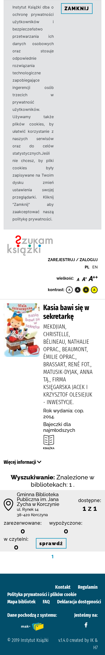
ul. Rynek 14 (28, 509)
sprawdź (51, 543)
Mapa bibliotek (21, 602)
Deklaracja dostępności (79, 602)
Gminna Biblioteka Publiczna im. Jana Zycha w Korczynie (38, 499)
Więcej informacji (20, 462)
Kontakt (63, 587)
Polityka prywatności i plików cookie (41, 594)
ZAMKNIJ (76, 8)
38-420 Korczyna (32, 515)
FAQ (46, 602)
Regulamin (88, 587)
